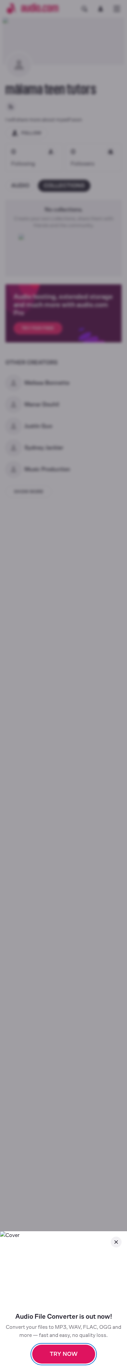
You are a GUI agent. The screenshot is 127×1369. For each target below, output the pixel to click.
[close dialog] (116, 1242)
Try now (64, 1354)
